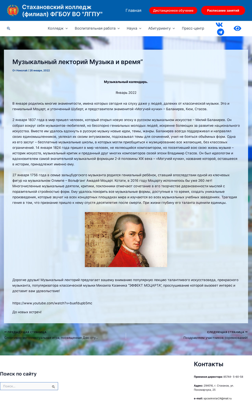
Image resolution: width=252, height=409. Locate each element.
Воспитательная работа (95, 28)
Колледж (56, 28)
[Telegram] (220, 32)
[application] (66, 28)
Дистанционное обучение (173, 10)
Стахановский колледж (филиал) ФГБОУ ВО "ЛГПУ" (62, 10)
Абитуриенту (159, 28)
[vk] (219, 24)
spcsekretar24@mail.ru (218, 398)
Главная (133, 10)
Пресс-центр (193, 28)
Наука (132, 28)
